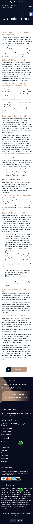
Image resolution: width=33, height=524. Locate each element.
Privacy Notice (5, 450)
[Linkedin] (21, 520)
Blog (2, 464)
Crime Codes (4, 455)
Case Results (4, 442)
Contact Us (4, 461)
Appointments (5, 458)
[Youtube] (18, 520)
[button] (31, 14)
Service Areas (5, 447)
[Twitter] (14, 520)
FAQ (2, 444)
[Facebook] (11, 520)
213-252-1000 (16, 394)
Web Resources (5, 453)
